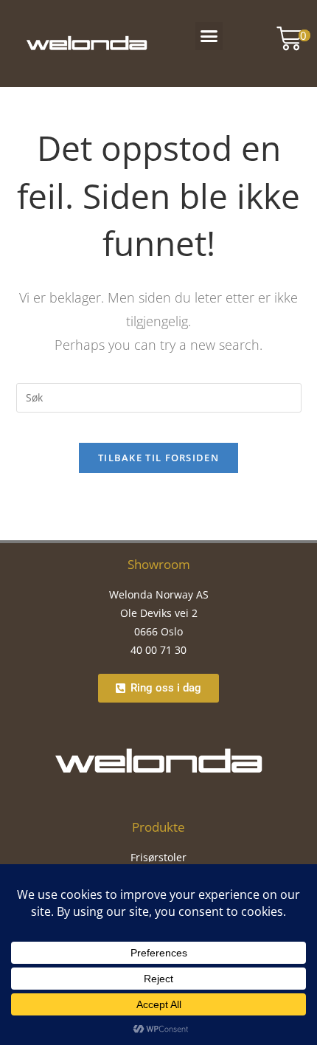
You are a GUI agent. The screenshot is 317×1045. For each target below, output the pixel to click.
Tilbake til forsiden (158, 457)
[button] (209, 36)
